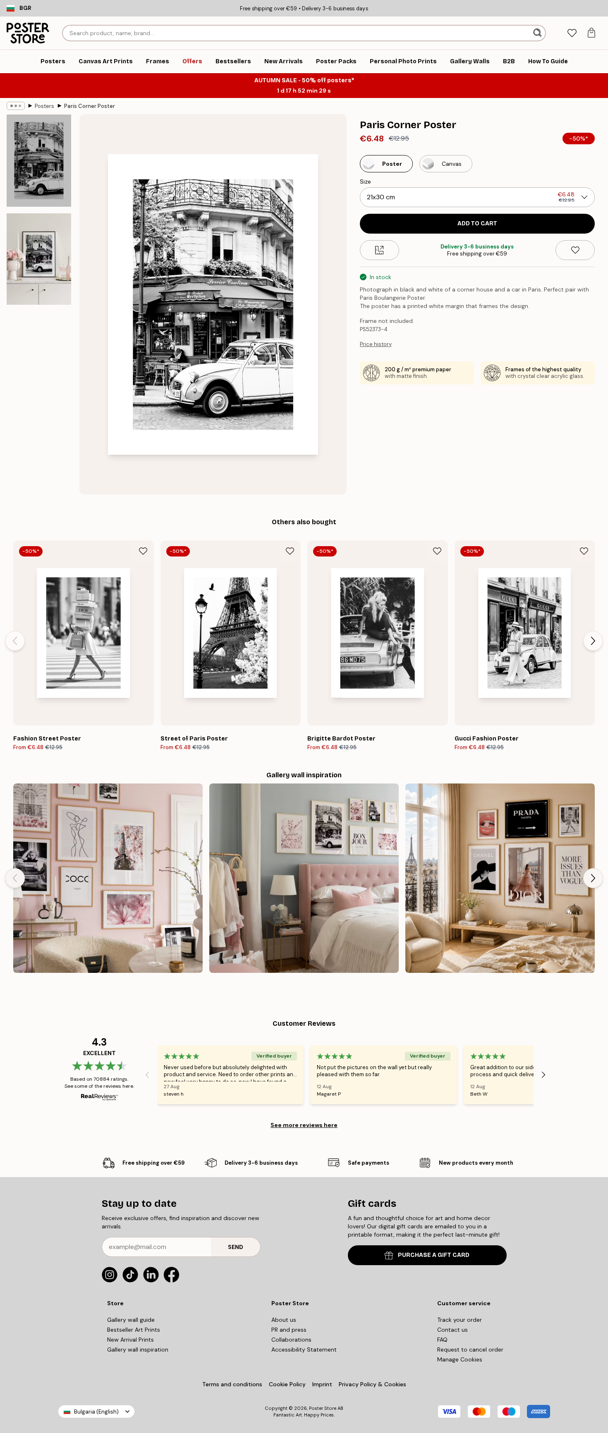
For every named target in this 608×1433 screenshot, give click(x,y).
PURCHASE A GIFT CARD (433, 1255)
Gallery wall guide (131, 1319)
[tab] (572, 33)
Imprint (322, 1384)
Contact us (452, 1329)
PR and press (288, 1329)
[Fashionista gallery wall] (500, 878)
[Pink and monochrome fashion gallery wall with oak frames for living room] (108, 878)
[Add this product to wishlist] (575, 250)
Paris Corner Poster (89, 106)
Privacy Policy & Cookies (372, 1384)
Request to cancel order (470, 1349)
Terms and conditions (232, 1384)
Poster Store (322, 1408)
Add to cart (477, 223)
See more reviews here (304, 1125)
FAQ (442, 1339)
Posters (44, 106)
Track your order (459, 1319)
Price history (376, 344)
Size (365, 181)
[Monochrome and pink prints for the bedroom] (304, 878)
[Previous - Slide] (15, 641)
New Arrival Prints (130, 1339)
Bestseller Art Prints (133, 1329)
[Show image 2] (39, 259)
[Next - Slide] (593, 641)
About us (283, 1319)
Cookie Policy (287, 1384)
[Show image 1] (39, 161)
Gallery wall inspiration (137, 1349)
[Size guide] (379, 250)
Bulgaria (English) (96, 1411)
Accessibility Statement (304, 1349)
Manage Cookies (459, 1359)
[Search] (538, 33)
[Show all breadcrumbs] (16, 106)
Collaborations (291, 1339)
